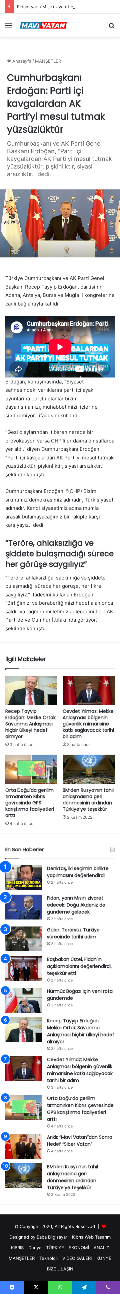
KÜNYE (103, 1258)
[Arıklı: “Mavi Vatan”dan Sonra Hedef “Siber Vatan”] (23, 1146)
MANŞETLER (48, 61)
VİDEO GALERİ (77, 1258)
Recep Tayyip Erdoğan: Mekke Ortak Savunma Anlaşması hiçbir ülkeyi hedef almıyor (30, 724)
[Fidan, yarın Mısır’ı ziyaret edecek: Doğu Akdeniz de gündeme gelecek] (23, 907)
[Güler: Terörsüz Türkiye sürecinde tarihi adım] (23, 938)
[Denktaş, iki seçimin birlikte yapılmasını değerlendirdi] (23, 877)
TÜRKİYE (55, 1247)
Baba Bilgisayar (52, 1237)
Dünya (34, 1247)
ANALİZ (101, 1247)
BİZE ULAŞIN (60, 1268)
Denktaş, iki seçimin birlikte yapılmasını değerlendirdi (78, 872)
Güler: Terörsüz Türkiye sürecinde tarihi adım (73, 933)
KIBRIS (17, 1247)
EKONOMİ (79, 1247)
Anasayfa (21, 61)
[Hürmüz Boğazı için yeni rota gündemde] (23, 1000)
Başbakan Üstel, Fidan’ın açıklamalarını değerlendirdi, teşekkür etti (79, 966)
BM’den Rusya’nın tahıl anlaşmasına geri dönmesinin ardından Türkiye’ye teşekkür (88, 799)
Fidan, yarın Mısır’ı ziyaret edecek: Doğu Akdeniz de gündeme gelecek (76, 905)
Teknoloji (48, 1258)
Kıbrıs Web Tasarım (91, 1237)
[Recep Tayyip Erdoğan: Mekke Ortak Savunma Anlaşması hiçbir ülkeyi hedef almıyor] (31, 690)
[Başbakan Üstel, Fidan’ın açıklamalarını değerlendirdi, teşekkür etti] (23, 968)
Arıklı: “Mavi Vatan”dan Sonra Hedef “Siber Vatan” (79, 1140)
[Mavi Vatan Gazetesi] (43, 25)
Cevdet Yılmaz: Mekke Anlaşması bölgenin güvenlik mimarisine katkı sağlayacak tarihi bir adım (88, 724)
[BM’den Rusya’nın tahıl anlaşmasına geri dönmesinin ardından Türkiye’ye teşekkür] (89, 769)
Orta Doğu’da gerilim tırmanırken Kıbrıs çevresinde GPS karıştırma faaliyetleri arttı (29, 803)
